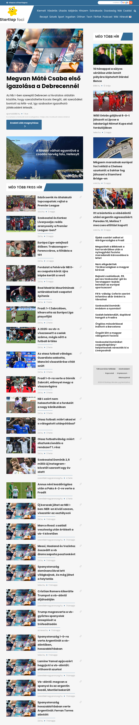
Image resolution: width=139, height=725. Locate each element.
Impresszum (122, 373)
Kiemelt (41, 10)
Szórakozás (96, 10)
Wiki (116, 16)
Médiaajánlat (124, 377)
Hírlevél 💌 (126, 16)
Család (127, 10)
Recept (44, 16)
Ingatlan (70, 16)
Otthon (81, 16)
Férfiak (97, 16)
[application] (44, 157)
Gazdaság (110, 10)
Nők (120, 10)
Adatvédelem (124, 369)
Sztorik (53, 16)
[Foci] (13, 14)
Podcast (107, 16)
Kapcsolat (109, 373)
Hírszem (83, 10)
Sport (61, 16)
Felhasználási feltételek (106, 369)
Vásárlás (52, 10)
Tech (89, 16)
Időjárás (73, 10)
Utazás (63, 10)
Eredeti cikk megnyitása (24, 122)
